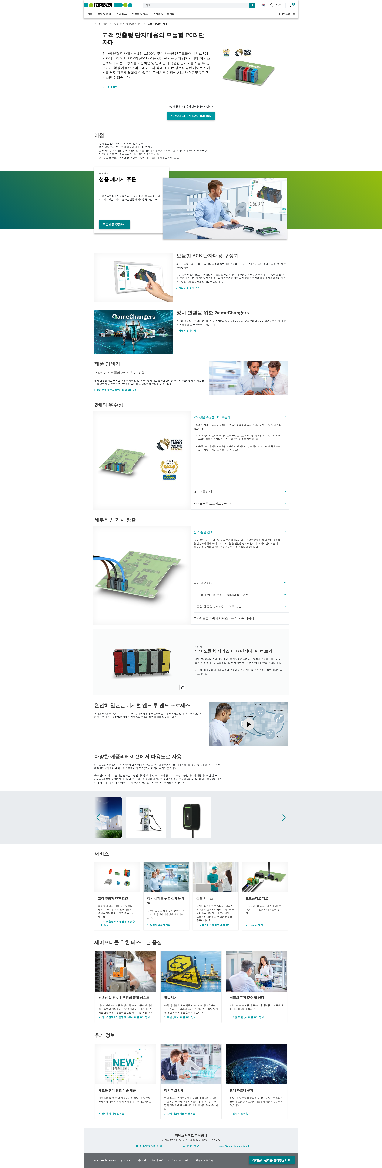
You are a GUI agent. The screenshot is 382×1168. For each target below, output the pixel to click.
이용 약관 (141, 1160)
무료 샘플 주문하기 (115, 224)
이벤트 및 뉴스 (140, 13)
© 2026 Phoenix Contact (103, 1160)
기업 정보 (121, 13)
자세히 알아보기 (187, 330)
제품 (89, 13)
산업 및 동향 (104, 13)
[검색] (252, 5)
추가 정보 (112, 86)
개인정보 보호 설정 (203, 1160)
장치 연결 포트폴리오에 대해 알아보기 (117, 389)
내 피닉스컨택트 (286, 13)
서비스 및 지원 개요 (163, 13)
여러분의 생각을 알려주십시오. (271, 1160)
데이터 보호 (157, 1160)
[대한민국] (263, 5)
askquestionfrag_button (191, 116)
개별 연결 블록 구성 (189, 287)
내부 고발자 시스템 (178, 1160)
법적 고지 (126, 1160)
